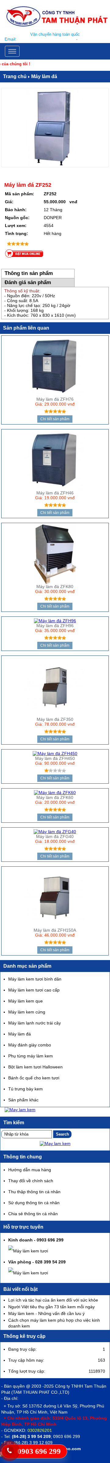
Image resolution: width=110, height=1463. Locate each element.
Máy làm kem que (25, 1001)
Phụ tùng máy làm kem (30, 1055)
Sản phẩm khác (23, 1099)
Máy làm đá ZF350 (55, 719)
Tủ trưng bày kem (25, 1088)
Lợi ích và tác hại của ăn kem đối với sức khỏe (53, 1300)
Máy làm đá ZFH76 (55, 399)
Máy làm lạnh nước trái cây (34, 1022)
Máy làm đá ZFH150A (55, 930)
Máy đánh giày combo (29, 1044)
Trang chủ (15, 76)
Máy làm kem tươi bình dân (34, 979)
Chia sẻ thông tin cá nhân (33, 1213)
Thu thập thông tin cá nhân (34, 1191)
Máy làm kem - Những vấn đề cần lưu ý (46, 1313)
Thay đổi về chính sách (30, 1180)
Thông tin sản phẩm (29, 273)
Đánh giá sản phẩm (28, 282)
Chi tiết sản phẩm (54, 419)
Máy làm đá (44, 76)
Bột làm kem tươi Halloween (35, 1066)
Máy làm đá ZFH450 (55, 758)
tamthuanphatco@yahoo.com (46, 39)
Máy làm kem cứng (26, 1012)
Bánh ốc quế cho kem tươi (33, 1077)
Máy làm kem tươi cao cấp (34, 990)
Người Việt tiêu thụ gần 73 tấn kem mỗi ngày (51, 1306)
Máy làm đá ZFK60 (54, 797)
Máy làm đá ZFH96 (55, 625)
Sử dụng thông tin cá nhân (34, 1202)
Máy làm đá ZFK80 (54, 586)
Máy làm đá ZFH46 (55, 492)
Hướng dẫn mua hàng (29, 1169)
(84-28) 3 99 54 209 (31, 1436)
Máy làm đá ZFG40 (55, 836)
